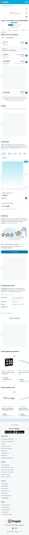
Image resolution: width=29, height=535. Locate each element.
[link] (9, 368)
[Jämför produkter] (26, 16)
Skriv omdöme (17, 25)
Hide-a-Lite (15, 301)
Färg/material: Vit (14, 27)
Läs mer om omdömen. (12, 223)
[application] (14, 175)
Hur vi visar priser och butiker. (16, 100)
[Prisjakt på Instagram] (16, 528)
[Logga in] (27, 2)
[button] (26, 9)
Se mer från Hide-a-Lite (7, 313)
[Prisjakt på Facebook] (13, 528)
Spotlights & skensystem (8, 5)
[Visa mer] (2, 43)
